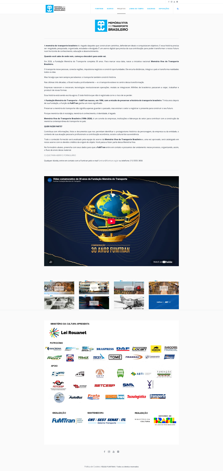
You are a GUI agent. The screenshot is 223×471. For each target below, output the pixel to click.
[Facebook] (168, 1)
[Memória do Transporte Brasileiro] (111, 382)
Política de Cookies (92, 466)
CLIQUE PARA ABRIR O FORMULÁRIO (60, 155)
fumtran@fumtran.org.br (108, 160)
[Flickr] (177, 1)
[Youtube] (174, 1)
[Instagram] (171, 1)
